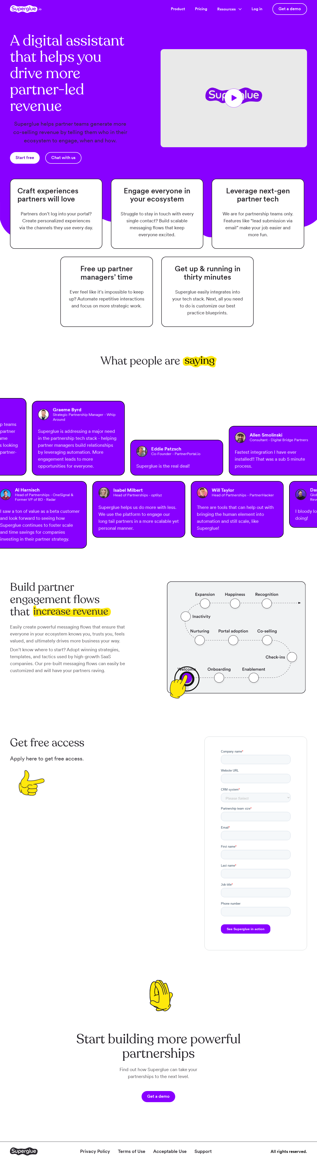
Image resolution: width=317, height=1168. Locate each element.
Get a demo (289, 8)
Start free (25, 157)
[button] (229, 9)
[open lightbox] (234, 98)
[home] (26, 9)
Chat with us (63, 157)
